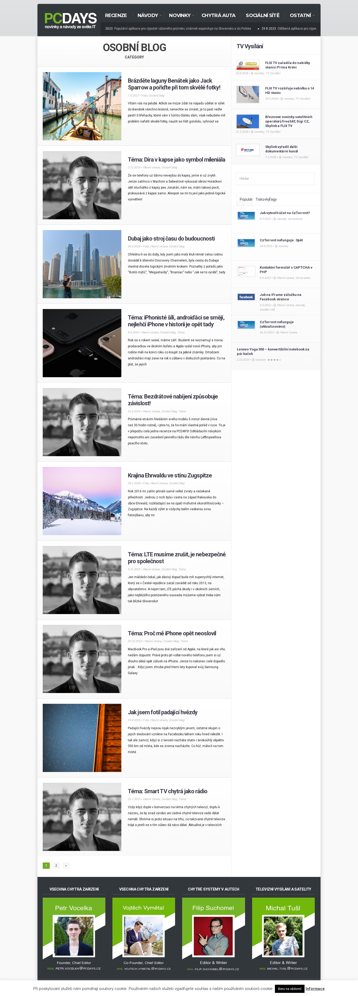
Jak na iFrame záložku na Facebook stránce (281, 297)
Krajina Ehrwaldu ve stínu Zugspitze (170, 475)
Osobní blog (156, 95)
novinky (259, 73)
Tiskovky (263, 199)
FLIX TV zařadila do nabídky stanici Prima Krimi (287, 65)
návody (281, 218)
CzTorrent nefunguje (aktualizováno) (277, 324)
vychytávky (295, 218)
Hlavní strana (151, 167)
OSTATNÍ (298, 16)
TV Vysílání (250, 46)
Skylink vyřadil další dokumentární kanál (281, 149)
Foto (144, 95)
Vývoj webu (303, 277)
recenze (261, 359)
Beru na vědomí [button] (289, 989)
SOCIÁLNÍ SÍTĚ (262, 15)
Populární (248, 199)
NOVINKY (177, 16)
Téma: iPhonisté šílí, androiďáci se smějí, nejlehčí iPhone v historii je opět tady (176, 321)
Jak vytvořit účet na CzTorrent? (285, 213)
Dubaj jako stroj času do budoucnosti (171, 238)
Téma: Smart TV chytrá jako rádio (167, 791)
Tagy (273, 199)
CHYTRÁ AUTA (218, 15)
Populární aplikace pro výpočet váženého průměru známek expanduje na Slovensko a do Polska (174, 28)
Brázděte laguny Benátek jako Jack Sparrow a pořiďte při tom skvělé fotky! (174, 84)
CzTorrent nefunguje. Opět (281, 240)
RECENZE (116, 15)
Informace (315, 988)
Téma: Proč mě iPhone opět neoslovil (172, 633)
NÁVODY (145, 16)
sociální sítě (267, 309)
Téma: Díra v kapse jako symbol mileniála (176, 159)
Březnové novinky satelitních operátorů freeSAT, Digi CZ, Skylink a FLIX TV (288, 121)
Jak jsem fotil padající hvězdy (163, 712)
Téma (181, 332)
